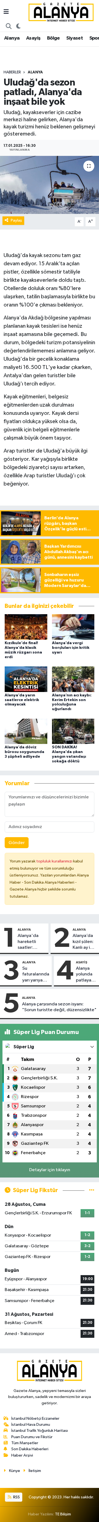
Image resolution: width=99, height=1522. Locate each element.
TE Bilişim (63, 1514)
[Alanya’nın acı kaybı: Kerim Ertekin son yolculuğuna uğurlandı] (73, 679)
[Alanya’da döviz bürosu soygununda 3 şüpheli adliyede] (26, 731)
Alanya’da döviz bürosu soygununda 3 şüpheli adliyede (24, 752)
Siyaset (74, 38)
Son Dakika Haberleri (29, 1449)
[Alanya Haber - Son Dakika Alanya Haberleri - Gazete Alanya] (61, 11)
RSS (16, 1497)
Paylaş (16, 220)
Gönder (17, 842)
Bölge (53, 38)
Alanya (12, 38)
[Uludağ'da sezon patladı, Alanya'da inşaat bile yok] (49, 185)
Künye (14, 1471)
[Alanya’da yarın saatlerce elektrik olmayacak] (26, 679)
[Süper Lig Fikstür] (91, 1190)
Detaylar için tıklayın (49, 1170)
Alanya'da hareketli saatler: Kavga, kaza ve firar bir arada (30, 941)
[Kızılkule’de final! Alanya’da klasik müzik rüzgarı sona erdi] (26, 627)
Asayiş (33, 38)
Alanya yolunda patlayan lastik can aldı (85, 974)
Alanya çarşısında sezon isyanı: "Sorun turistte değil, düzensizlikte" (59, 1007)
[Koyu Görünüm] (18, 26)
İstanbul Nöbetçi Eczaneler (35, 1418)
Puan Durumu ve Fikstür (32, 1437)
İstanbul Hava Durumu (30, 1424)
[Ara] (9, 26)
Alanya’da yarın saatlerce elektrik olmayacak (22, 700)
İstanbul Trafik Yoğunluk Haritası (39, 1431)
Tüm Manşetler (24, 1443)
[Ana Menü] (6, 12)
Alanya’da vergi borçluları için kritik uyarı (70, 647)
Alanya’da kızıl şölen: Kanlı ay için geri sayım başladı (84, 941)
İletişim (35, 1471)
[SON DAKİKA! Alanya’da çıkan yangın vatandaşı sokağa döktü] (73, 731)
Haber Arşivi (22, 1455)
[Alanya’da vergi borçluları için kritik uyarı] (73, 627)
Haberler (12, 72)
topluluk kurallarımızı (54, 861)
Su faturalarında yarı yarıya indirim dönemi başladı (35, 974)
